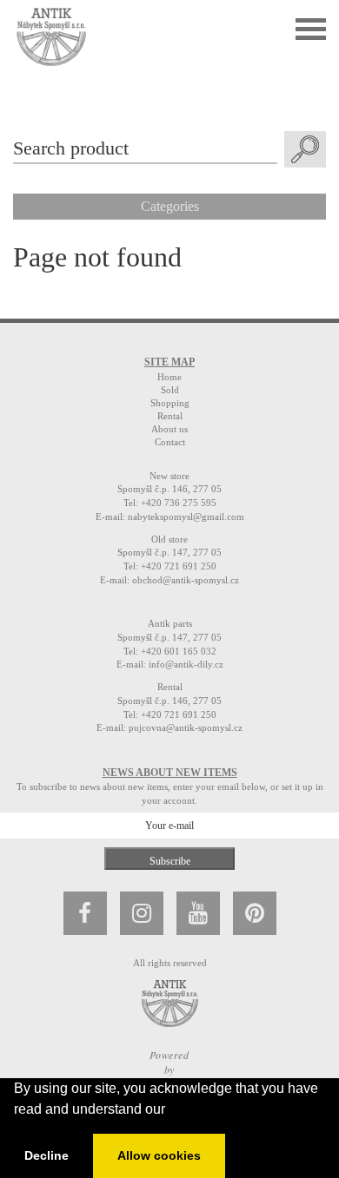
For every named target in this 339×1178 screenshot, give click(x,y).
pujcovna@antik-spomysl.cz (186, 727)
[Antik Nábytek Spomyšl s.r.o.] (51, 35)
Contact (170, 442)
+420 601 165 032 (178, 651)
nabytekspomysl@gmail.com (186, 516)
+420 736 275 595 (178, 502)
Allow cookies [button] (159, 1155)
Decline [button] (46, 1155)
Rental (170, 416)
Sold (170, 390)
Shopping (169, 403)
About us (169, 429)
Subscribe (170, 861)
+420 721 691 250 (178, 566)
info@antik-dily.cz (186, 664)
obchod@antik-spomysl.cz (185, 580)
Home (169, 377)
